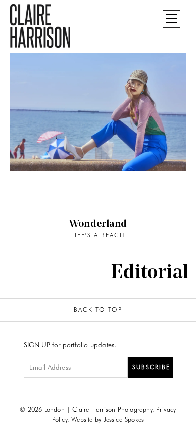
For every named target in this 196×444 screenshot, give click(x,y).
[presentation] (57, 137)
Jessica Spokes (124, 419)
